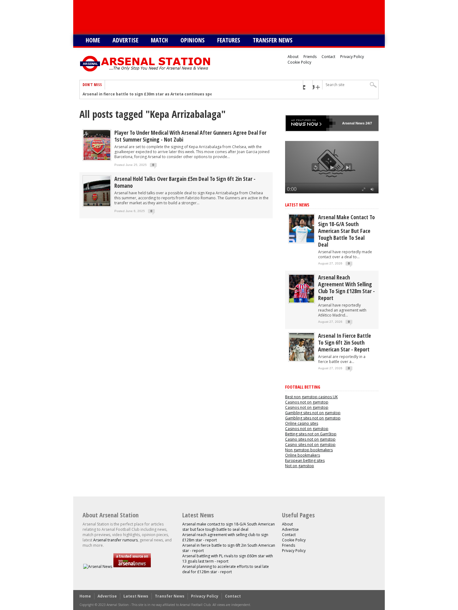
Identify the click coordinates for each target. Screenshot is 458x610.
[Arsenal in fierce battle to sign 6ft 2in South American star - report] (301, 359)
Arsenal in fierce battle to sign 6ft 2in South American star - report (344, 342)
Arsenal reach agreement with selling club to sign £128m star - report (346, 287)
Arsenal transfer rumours (115, 540)
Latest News (297, 205)
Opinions (192, 40)
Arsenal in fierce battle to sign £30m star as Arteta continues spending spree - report (168, 94)
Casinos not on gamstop (306, 402)
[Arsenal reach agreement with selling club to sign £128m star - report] (301, 301)
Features (228, 40)
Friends (310, 56)
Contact (328, 56)
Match (159, 40)
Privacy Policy (352, 56)
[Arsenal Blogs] (132, 566)
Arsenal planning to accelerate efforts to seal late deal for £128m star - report (225, 569)
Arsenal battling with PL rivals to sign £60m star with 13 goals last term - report (227, 558)
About (293, 56)
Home (93, 40)
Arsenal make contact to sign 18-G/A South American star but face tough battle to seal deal (346, 231)
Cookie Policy (299, 62)
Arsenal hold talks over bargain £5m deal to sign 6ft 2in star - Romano (184, 182)
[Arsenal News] (98, 566)
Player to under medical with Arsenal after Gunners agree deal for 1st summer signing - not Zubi (190, 136)
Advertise (125, 40)
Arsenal (348, 123)
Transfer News (273, 40)
